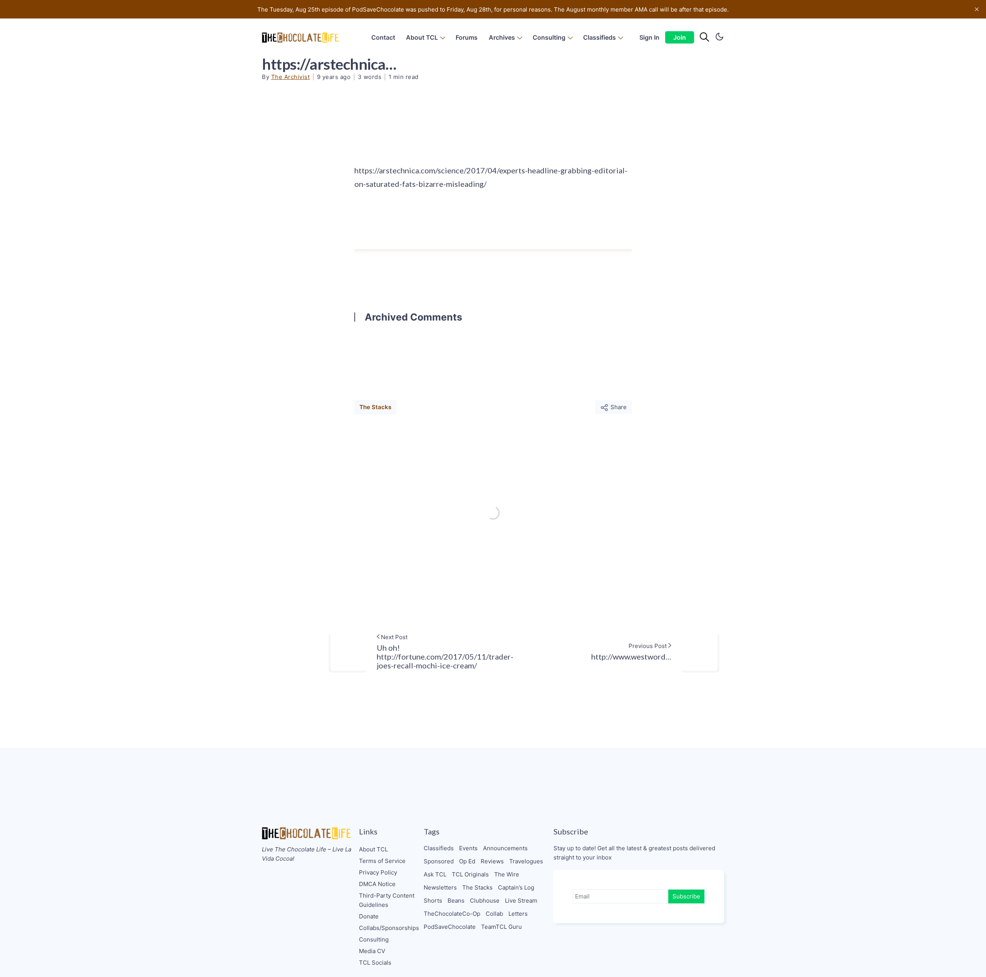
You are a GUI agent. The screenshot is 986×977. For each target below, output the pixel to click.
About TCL (422, 37)
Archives (502, 37)
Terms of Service (382, 861)
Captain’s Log (516, 887)
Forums (467, 37)
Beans (456, 900)
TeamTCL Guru (501, 926)
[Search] (704, 37)
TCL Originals (470, 874)
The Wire (506, 874)
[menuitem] (383, 38)
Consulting (549, 37)
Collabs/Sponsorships (389, 928)
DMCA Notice (377, 884)
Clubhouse (485, 900)
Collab (494, 913)
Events (468, 848)
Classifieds (599, 37)
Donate (369, 916)
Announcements (505, 848)
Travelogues (526, 861)
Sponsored (439, 861)
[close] (977, 9)
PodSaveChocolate (450, 926)
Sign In (649, 37)
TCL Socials (375, 962)
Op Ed (467, 861)
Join (679, 37)
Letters (518, 913)
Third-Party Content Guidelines (386, 900)
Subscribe (686, 896)
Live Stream (521, 900)
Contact (383, 37)
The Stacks (375, 407)
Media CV (372, 951)
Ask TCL (435, 874)
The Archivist (290, 77)
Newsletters (440, 887)
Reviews (492, 861)
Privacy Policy (378, 872)
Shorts (433, 900)
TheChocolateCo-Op (452, 913)
